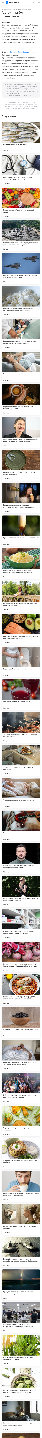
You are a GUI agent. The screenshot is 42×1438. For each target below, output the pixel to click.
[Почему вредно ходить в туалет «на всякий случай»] (21, 1219)
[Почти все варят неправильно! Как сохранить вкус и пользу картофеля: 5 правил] (21, 563)
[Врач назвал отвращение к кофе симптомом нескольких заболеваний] (21, 1186)
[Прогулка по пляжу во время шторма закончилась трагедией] (21, 1284)
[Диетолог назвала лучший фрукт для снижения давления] (21, 1350)
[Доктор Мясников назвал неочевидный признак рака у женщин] (21, 1416)
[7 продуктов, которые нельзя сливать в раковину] (21, 760)
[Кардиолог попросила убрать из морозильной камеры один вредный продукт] (21, 498)
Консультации (6, 9)
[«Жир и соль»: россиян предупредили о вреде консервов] (21, 465)
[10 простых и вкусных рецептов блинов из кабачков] (21, 1153)
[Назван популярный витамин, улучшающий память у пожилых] (21, 596)
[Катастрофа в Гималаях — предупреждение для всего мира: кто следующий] (21, 235)
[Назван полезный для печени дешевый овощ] (21, 203)
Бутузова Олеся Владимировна (22, 52)
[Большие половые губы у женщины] (21, 367)
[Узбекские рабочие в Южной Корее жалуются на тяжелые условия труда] (21, 1317)
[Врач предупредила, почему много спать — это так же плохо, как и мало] (21, 1055)
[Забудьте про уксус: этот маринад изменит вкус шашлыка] (21, 727)
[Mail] (7, 2)
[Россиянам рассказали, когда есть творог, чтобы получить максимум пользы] (21, 301)
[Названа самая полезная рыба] (21, 137)
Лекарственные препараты (22, 9)
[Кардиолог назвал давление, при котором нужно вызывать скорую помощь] (21, 334)
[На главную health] (13, 2)
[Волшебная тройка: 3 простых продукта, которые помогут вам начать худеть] (21, 989)
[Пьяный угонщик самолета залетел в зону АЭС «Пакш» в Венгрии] (21, 268)
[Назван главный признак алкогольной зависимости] (21, 826)
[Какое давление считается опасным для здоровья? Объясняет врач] (21, 170)
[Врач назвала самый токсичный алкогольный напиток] (21, 530)
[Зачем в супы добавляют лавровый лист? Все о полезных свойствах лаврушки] (21, 1383)
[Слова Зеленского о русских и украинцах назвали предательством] (21, 858)
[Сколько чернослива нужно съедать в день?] (21, 1022)
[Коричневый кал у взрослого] (21, 662)
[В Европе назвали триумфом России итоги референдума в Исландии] (21, 1088)
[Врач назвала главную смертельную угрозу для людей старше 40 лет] (21, 629)
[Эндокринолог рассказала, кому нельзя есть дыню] (21, 1121)
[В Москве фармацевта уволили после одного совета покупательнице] (21, 924)
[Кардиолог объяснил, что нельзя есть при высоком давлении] (21, 399)
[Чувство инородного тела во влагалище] (21, 793)
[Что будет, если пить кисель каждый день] (21, 694)
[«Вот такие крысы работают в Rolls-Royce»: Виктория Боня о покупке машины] (21, 432)
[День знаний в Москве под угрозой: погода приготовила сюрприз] (21, 891)
